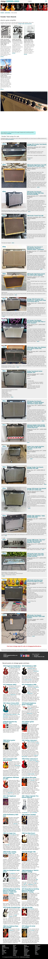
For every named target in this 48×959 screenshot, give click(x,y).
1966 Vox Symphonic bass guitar (11, 871)
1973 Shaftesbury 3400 (29, 666)
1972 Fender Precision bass (11, 907)
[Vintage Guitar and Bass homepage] (10, 1)
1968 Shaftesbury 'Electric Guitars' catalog (30, 871)
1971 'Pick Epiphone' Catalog (9, 796)
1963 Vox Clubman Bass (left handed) (10, 926)
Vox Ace (8, 844)
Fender (3, 951)
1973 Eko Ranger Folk (29, 852)
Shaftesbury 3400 (31, 668)
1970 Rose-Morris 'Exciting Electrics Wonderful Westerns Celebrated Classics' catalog (11, 891)
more (29, 159)
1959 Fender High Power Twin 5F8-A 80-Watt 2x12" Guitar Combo (36, 165)
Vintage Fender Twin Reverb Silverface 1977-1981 (35, 467)
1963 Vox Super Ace (9, 833)
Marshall (26, 949)
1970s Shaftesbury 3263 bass (10, 815)
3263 (24, 884)
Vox (36, 951)
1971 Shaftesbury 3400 (29, 684)
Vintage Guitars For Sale (39, 656)
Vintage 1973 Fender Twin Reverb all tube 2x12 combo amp (36, 489)
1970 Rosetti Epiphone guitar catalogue (29, 703)
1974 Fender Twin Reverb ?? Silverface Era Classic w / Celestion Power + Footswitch (35, 248)
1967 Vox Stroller (27, 907)
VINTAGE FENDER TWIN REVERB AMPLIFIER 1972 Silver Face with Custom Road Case (36, 426)
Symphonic (12, 873)
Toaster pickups (31, 773)
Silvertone (37, 949)
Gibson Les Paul (28, 679)
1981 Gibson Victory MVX (11, 703)
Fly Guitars (36, 655)
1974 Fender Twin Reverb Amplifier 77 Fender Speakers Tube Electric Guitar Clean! (35, 402)
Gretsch (14, 947)
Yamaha (36, 954)
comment (9, 133)
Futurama (4, 952)
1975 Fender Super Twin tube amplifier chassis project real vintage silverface (35, 555)
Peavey (25, 954)
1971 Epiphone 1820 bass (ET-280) (11, 778)
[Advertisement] (18, 121)
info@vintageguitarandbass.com (10, 655)
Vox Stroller (31, 909)
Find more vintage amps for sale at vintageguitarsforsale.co (24, 646)
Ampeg (3, 945)
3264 (37, 879)
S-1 (28, 812)
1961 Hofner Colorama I (29, 740)
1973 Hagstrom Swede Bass (12, 666)
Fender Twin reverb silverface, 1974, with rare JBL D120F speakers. (35, 448)
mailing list (5, 656)
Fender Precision (12, 878)
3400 (28, 692)
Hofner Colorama (31, 741)
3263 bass (15, 823)
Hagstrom (15, 950)
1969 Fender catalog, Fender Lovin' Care (9, 852)
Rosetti (30, 708)
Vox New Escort (32, 834)
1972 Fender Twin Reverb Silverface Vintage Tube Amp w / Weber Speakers (36, 322)
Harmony (15, 951)
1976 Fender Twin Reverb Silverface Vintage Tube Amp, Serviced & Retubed (35, 193)
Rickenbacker (27, 955)
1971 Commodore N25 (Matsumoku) (10, 759)
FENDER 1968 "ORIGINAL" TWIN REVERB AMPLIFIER (36, 516)
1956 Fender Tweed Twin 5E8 (35, 215)
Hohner (14, 955)
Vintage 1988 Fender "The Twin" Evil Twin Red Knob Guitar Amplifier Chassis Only (36, 541)
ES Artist (32, 930)
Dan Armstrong (5, 947)
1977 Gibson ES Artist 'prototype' (28, 926)
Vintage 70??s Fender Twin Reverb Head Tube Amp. (36, 144)
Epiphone (4, 950)
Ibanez (25, 945)
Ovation (25, 952)
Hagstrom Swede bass (15, 667)
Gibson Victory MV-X (14, 704)
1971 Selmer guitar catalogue (28, 722)
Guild (14, 949)
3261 (25, 883)
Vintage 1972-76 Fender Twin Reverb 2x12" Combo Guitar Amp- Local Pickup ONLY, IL (36, 300)
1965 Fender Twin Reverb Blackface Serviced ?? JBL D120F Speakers (36, 616)
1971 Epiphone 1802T (9, 684)
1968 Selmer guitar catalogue (9, 741)
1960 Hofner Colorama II (30, 759)
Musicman (26, 951)
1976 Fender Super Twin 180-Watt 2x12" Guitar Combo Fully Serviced (36, 348)
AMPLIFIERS (7, 12)
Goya (14, 946)
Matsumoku (36, 671)
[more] (1, 56)
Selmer (37, 743)
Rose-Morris (36, 687)
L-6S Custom (34, 812)
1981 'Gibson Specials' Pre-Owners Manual (30, 796)
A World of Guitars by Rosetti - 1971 (10, 722)
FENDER (2, 12)
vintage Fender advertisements (25, 23)
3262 (35, 883)
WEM (36, 952)
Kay (25, 947)
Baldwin (3, 946)
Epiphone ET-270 (12, 688)
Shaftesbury (30, 686)
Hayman (15, 952)
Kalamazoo (26, 946)
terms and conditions (10, 139)
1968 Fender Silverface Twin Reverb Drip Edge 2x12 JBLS (35, 580)
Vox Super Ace (13, 834)
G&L (3, 954)
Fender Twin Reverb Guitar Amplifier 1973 (34, 371)
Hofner (14, 954)
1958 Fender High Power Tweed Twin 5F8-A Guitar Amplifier (36, 274)
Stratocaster (5, 717)
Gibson (14, 945)
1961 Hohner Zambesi (29, 814)
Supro (36, 950)
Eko (3, 949)
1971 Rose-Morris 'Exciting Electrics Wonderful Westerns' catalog (30, 890)
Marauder (33, 780)
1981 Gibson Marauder (29, 777)
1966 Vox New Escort (28, 833)
